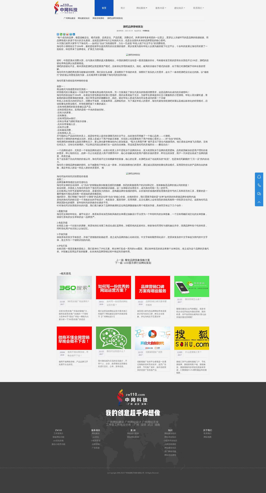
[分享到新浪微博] (67, 34)
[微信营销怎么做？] (191, 286)
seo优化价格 (58, 441)
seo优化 (96, 437)
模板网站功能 (58, 437)
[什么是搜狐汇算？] (191, 338)
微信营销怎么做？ (193, 299)
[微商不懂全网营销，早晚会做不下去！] (74, 338)
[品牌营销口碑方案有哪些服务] (152, 287)
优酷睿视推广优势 (154, 351)
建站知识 (178, 8)
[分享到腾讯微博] (71, 34)
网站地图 (207, 437)
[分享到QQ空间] (64, 34)
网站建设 (96, 433)
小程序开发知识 (170, 441)
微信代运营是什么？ (116, 351)
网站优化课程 (170, 455)
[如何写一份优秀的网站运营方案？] (113, 287)
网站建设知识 (83, 18)
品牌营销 (96, 444)
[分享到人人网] (74, 34)
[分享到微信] (61, 34)
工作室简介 (58, 433)
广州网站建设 (69, 18)
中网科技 (146, 31)
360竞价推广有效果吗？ (78, 301)
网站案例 (140, 8)
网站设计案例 (133, 433)
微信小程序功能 (58, 444)
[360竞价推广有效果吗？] (74, 287)
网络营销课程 (98, 18)
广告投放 (96, 448)
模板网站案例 (133, 437)
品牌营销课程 (170, 444)
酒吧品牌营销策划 (115, 18)
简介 (123, 8)
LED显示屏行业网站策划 (137, 262)
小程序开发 (96, 441)
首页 (104, 8)
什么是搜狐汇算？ (193, 351)
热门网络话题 (170, 451)
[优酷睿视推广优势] (152, 338)
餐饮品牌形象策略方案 (137, 260)
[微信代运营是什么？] (113, 338)
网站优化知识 (170, 437)
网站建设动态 (170, 448)
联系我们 (197, 8)
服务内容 (159, 8)
